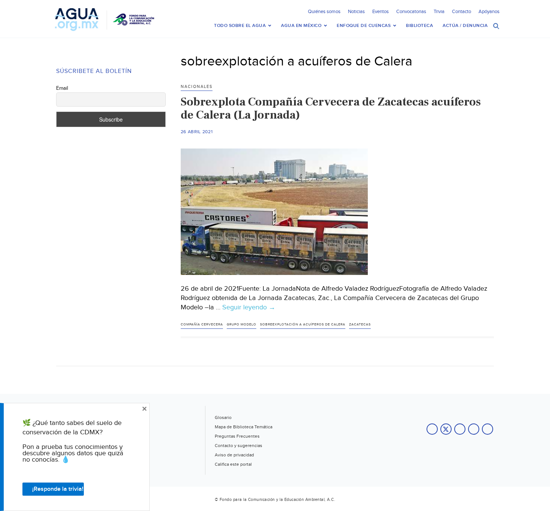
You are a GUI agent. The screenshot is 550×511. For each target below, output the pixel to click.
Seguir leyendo (248, 307)
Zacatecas (360, 324)
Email (62, 88)
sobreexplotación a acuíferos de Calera (302, 324)
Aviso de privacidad (234, 455)
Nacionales (197, 86)
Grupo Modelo (241, 324)
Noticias (356, 12)
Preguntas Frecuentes (237, 436)
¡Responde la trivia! (57, 489)
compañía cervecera (202, 324)
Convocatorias (411, 12)
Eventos (380, 12)
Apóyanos (489, 12)
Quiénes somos (324, 12)
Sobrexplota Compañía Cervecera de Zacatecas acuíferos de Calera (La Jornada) (331, 108)
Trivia (439, 12)
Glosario (223, 417)
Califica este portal (233, 464)
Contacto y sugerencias (238, 445)
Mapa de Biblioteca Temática (243, 426)
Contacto (461, 12)
